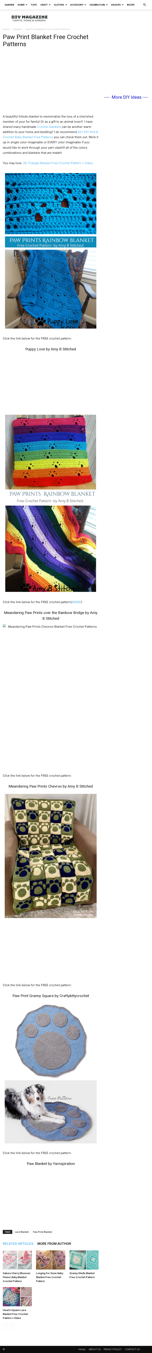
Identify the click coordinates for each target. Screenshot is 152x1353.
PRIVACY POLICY (113, 1349)
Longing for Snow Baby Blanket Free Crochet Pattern (49, 1277)
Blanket (17, 29)
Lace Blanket (22, 1231)
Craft (44, 4)
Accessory (76, 4)
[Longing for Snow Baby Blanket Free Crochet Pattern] (50, 1260)
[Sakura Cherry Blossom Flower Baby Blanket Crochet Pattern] (17, 1260)
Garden (9, 4)
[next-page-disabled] (11, 1325)
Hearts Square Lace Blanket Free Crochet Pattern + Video (15, 1314)
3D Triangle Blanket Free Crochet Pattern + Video (58, 163)
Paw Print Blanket (42, 1231)
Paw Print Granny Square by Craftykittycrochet (50, 995)
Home (21, 4)
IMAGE (76, 602)
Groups (116, 4)
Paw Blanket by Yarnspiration (51, 1163)
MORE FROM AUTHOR (54, 1244)
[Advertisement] (102, 18)
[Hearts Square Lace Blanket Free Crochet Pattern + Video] (17, 1297)
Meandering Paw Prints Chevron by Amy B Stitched (51, 786)
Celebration (97, 4)
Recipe (130, 4)
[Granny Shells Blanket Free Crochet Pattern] (84, 1260)
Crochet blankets (48, 127)
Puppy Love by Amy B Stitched (50, 349)
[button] (144, 5)
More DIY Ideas (127, 97)
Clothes (59, 4)
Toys (34, 4)
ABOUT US (95, 1349)
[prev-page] (5, 1325)
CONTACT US (132, 1349)
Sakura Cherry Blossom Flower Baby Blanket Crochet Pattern (16, 1277)
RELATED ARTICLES (18, 1244)
